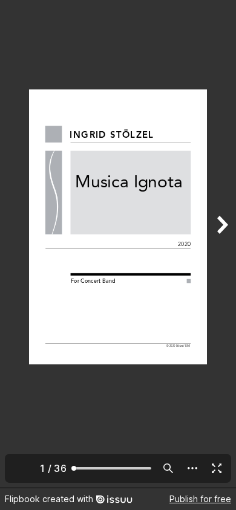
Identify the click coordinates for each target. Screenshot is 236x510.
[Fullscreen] (217, 468)
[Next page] (221, 244)
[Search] (168, 468)
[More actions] (192, 468)
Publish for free (200, 499)
